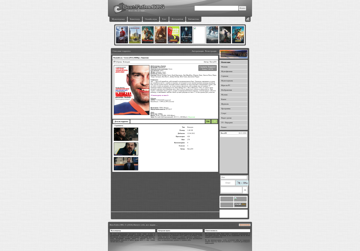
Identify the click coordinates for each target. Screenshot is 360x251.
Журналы (225, 104)
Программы (225, 109)
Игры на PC (225, 85)
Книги (223, 99)
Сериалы (224, 76)
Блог (164, 19)
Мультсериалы (227, 81)
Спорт (223, 113)
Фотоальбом (177, 19)
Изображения (226, 90)
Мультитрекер (118, 19)
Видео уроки (226, 118)
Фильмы (224, 67)
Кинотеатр (135, 19)
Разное (224, 127)
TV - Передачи (227, 122)
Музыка (224, 95)
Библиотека (193, 19)
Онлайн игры (151, 19)
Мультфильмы (226, 71)
